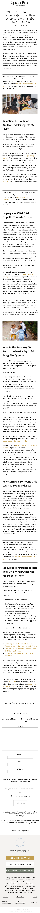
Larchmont (18, 882)
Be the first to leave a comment (20, 703)
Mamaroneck (17, 884)
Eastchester (29, 880)
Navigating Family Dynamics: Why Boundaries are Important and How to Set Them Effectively (20, 814)
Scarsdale (29, 884)
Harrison (11, 882)
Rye (24, 884)
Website (20, 769)
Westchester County (18, 878)
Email (20, 762)
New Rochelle (27, 882)
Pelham (9, 884)
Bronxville (21, 880)
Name (20, 755)
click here (12, 682)
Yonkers (17, 886)
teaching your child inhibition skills (15, 441)
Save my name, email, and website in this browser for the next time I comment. (20, 780)
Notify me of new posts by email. (20, 796)
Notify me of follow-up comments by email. (20, 789)
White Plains (9, 886)
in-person (21, 888)
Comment (20, 726)
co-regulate (7, 182)
